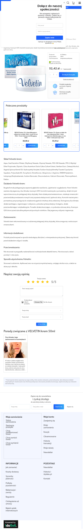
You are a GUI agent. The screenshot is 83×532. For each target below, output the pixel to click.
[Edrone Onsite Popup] (41, 266)
